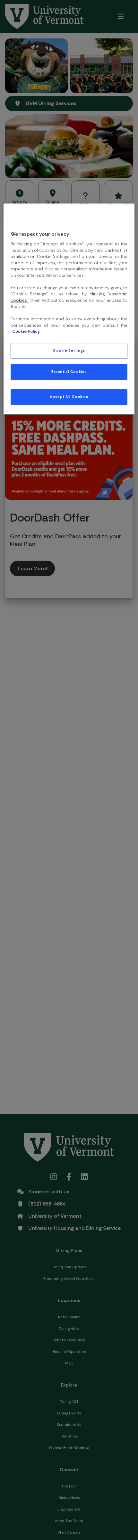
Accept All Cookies (69, 396)
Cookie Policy (26, 331)
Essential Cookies (69, 371)
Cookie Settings (69, 350)
